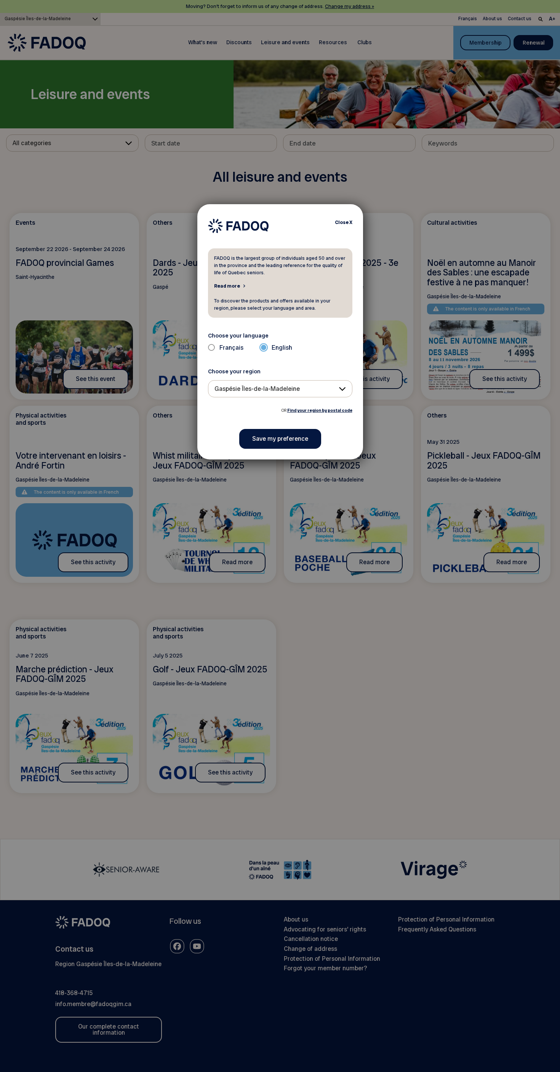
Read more (227, 286)
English (282, 348)
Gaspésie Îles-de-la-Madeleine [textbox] (257, 389)
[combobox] (280, 388)
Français (231, 348)
